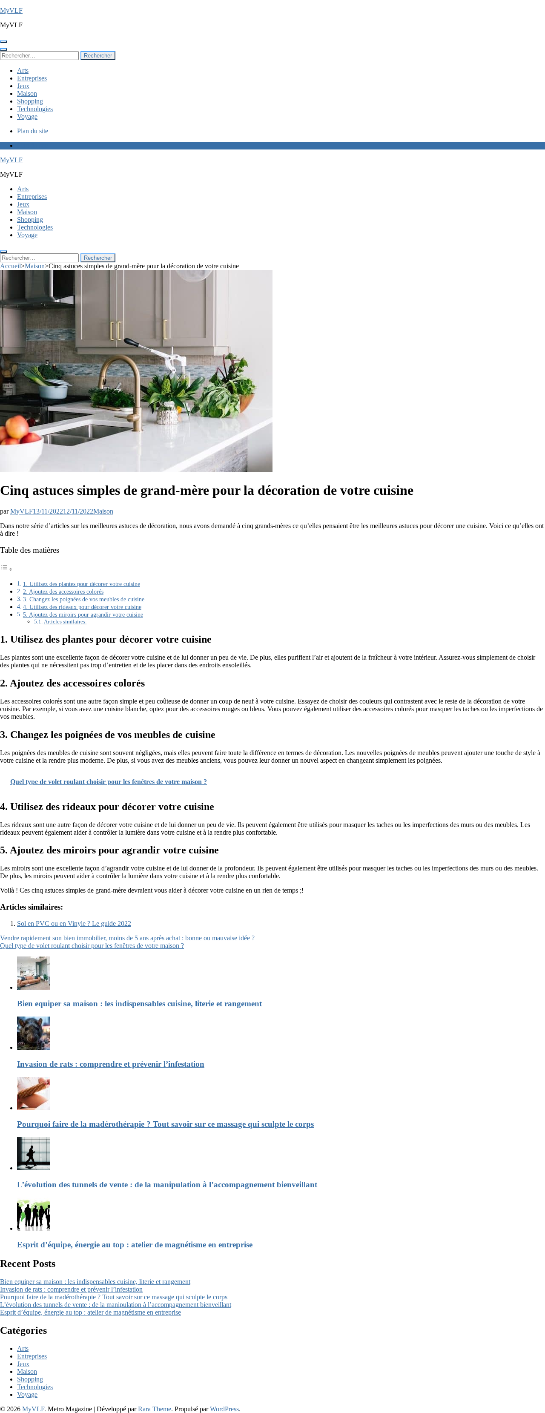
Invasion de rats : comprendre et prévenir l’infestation (110, 1064)
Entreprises (32, 78)
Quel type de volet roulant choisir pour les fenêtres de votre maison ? (92, 945)
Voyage (27, 116)
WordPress (224, 1409)
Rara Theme (154, 1409)
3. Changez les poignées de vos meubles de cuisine (83, 599)
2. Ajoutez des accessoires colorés (63, 591)
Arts (23, 70)
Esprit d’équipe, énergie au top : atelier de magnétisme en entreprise (134, 1244)
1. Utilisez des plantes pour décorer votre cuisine (81, 583)
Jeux (23, 85)
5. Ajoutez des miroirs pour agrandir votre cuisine (83, 614)
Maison (27, 93)
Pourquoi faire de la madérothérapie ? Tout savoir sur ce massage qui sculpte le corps (165, 1124)
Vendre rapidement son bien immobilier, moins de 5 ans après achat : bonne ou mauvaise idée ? (127, 938)
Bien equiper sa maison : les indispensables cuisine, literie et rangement (139, 1003)
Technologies (35, 108)
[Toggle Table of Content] (6, 569)
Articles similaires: (65, 621)
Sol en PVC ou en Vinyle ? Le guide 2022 (74, 923)
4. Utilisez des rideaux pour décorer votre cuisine (82, 606)
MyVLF (11, 10)
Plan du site (32, 131)
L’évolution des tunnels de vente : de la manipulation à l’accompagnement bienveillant (167, 1184)
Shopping (30, 101)
